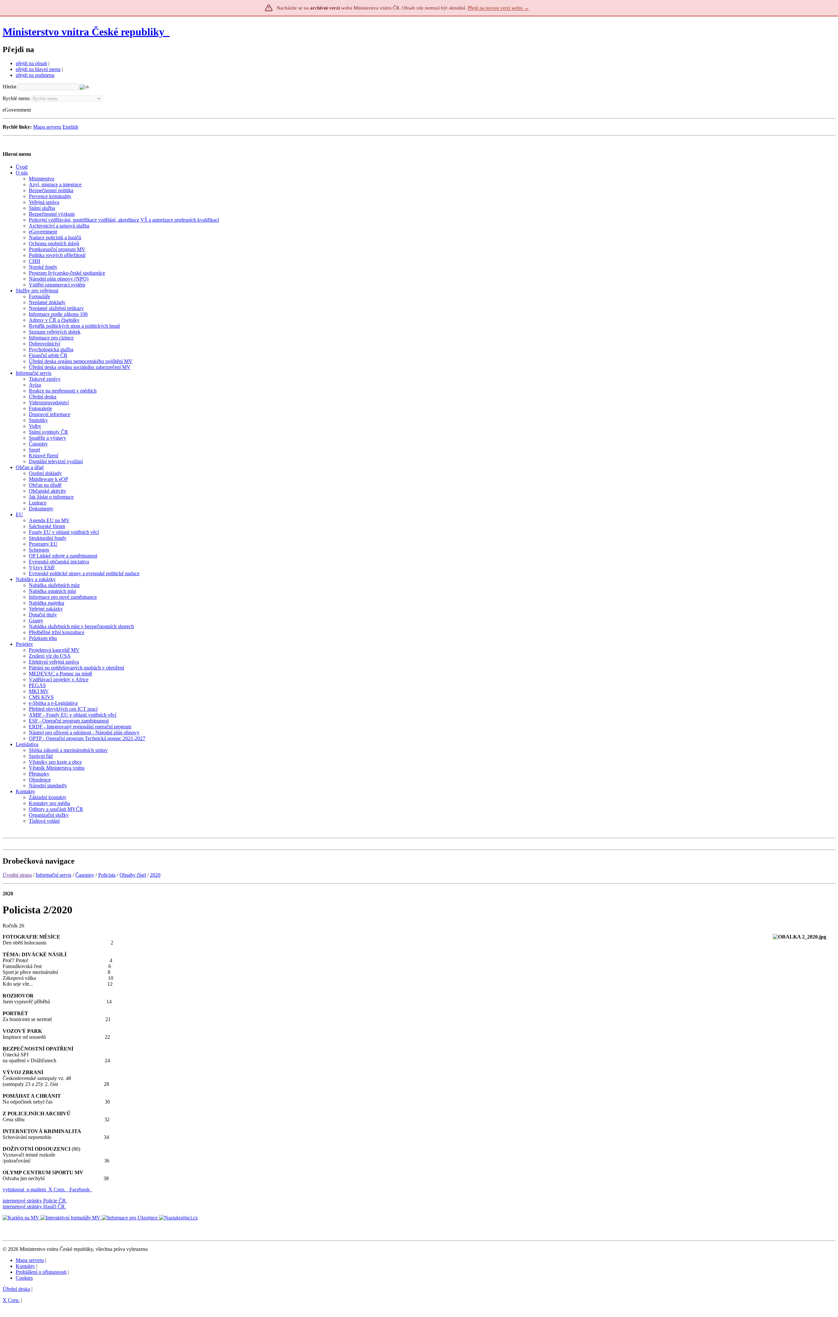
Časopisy (84, 875)
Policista (107, 875)
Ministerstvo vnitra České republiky (83, 32)
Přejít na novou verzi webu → (498, 7)
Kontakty (25, 1266)
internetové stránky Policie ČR (34, 1200)
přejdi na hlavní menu (38, 69)
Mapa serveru (47, 127)
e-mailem (36, 1189)
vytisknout (13, 1189)
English (70, 127)
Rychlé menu (16, 98)
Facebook (80, 1189)
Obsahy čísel (132, 875)
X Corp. (57, 1189)
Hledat (9, 86)
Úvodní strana (17, 875)
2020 (155, 875)
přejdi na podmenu (35, 75)
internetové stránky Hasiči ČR (34, 1206)
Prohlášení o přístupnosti (41, 1272)
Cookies (24, 1278)
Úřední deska (16, 1289)
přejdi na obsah (31, 63)
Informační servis (53, 875)
